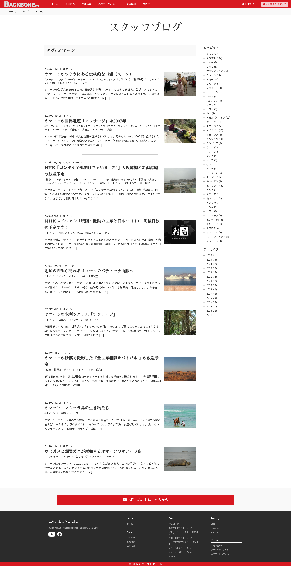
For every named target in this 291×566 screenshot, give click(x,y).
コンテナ (93, 179)
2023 (209, 268)
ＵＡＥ (66, 162)
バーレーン (212, 92)
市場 (61, 82)
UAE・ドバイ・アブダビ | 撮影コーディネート (184, 533)
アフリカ (211, 202)
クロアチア (212, 215)
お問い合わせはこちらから (145, 499)
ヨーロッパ (104, 232)
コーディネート (83, 82)
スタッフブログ (145, 27)
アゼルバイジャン (215, 117)
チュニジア (212, 134)
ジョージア (212, 122)
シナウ (91, 79)
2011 (209, 315)
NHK (146, 182)
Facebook (215, 528)
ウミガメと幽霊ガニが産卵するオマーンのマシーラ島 (92, 451)
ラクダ (59, 79)
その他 (172, 556)
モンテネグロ (213, 219)
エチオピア (212, 130)
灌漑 (88, 319)
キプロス (211, 228)
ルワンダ (211, 151)
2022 (209, 272)
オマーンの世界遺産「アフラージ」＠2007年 (85, 121)
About (130, 532)
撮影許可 (137, 79)
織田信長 (90, 232)
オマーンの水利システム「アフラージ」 (80, 314)
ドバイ (92, 182)
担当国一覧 (174, 524)
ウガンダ (211, 147)
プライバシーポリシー (221, 550)
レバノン (211, 105)
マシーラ (72, 413)
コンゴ (210, 190)
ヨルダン (211, 83)
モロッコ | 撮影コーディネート (182, 538)
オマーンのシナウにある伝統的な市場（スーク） (88, 74)
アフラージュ (114, 126)
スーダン (211, 177)
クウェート (212, 87)
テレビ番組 (70, 129)
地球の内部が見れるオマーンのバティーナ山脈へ (88, 271)
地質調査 (92, 276)
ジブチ (210, 155)
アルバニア (212, 224)
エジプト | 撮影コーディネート (182, 528)
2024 (209, 264)
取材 (75, 179)
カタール (211, 75)
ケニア (210, 160)
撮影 (69, 82)
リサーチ (69, 126)
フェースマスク (106, 79)
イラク (210, 109)
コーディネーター (75, 79)
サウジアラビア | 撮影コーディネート (184, 543)
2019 (209, 285)
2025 (209, 259)
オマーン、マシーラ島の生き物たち (76, 408)
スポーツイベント (215, 236)
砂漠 (47, 369)
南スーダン (212, 181)
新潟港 (141, 179)
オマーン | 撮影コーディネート (182, 552)
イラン (210, 211)
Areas (172, 518)
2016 (209, 297)
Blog (213, 524)
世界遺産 (83, 129)
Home (130, 518)
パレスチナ (212, 100)
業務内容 (86, 4)
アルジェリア (213, 138)
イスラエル (212, 232)
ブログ (146, 4)
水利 (95, 319)
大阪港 (152, 179)
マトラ (61, 276)
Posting (215, 518)
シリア (210, 96)
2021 (209, 276)
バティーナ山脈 (76, 276)
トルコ (210, 206)
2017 (209, 293)
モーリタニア (213, 185)
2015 (209, 302)
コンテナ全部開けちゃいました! (118, 179)
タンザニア (212, 143)
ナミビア (211, 194)
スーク (48, 79)
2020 (209, 281)
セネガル (211, 164)
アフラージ (97, 129)
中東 (208, 113)
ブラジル (211, 54)
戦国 (80, 232)
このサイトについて (220, 554)
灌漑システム (84, 126)
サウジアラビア (214, 70)
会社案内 (70, 4)
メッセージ (212, 241)
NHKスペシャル (66, 232)
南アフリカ (212, 198)
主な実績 (131, 4)
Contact (215, 540)
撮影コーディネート (108, 4)
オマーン (67, 69)
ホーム (54, 4)
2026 (209, 255)
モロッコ (211, 126)
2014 (209, 306)
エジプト (211, 58)
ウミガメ (95, 456)
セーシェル (212, 173)
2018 (209, 289)
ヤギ (120, 79)
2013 (209, 310)
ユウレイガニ (52, 456)
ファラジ (99, 126)
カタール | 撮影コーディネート (182, 548)
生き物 (61, 413)
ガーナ (210, 168)
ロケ (127, 79)
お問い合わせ (274, 4)
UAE (83, 179)
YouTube (215, 532)
